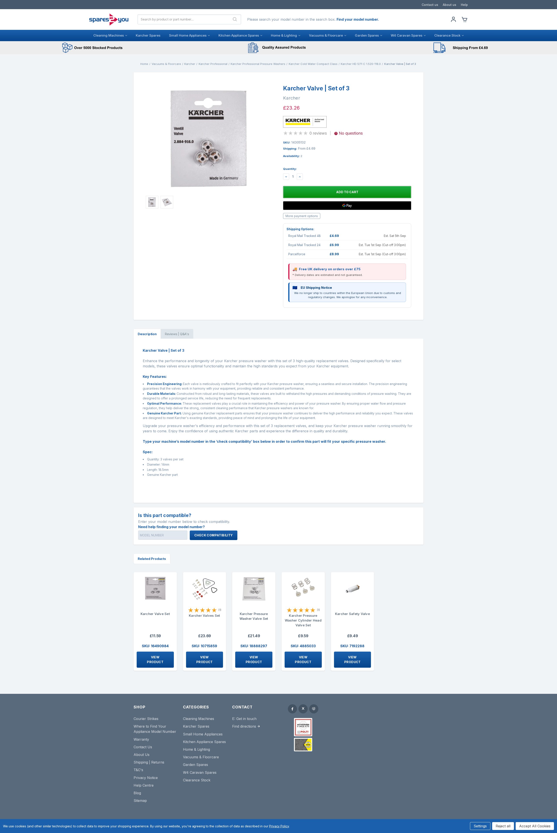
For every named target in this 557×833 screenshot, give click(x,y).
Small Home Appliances (187, 35)
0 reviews (318, 133)
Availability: (292, 156)
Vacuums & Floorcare (326, 35)
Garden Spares (367, 35)
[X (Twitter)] (303, 708)
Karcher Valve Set (155, 614)
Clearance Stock (447, 35)
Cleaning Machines (108, 35)
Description (147, 334)
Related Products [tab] (152, 559)
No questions (351, 133)
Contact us (430, 5)
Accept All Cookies (534, 826)
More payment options (301, 216)
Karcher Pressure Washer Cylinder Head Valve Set (303, 620)
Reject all (503, 826)
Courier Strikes (146, 718)
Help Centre (144, 785)
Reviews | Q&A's (177, 334)
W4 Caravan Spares (406, 35)
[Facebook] (292, 708)
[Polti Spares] (303, 727)
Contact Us (143, 747)
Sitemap (140, 800)
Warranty (141, 739)
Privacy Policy (279, 826)
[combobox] (183, 19)
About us (449, 5)
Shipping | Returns (149, 762)
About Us (141, 754)
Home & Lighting (284, 35)
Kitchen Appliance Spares (238, 35)
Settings (480, 826)
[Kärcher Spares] (303, 744)
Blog (137, 793)
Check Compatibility (213, 535)
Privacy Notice (146, 778)
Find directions (244, 726)
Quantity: (290, 169)
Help (464, 5)
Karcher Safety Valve (352, 614)
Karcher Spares (148, 35)
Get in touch (246, 718)
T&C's (138, 770)
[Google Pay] (347, 205)
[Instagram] (313, 708)
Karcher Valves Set (204, 615)
